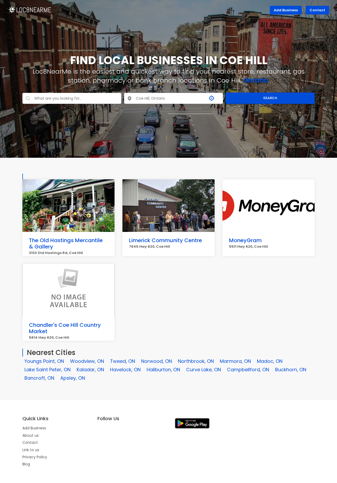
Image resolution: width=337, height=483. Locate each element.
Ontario (255, 80)
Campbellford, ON (248, 369)
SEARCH (270, 98)
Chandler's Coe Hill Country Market (65, 328)
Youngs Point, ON (44, 361)
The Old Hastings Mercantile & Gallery (66, 243)
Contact (317, 10)
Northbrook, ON (196, 361)
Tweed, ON (122, 361)
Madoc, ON (270, 361)
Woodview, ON (87, 361)
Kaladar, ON (90, 369)
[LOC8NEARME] (29, 9)
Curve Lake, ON (203, 369)
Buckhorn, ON (290, 369)
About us (30, 435)
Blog (26, 464)
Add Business (286, 10)
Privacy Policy (34, 457)
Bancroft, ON (39, 378)
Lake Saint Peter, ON (47, 369)
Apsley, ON (72, 378)
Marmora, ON (235, 361)
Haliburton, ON (163, 369)
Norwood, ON (156, 361)
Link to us (30, 450)
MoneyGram (245, 240)
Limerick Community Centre (165, 240)
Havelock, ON (125, 369)
